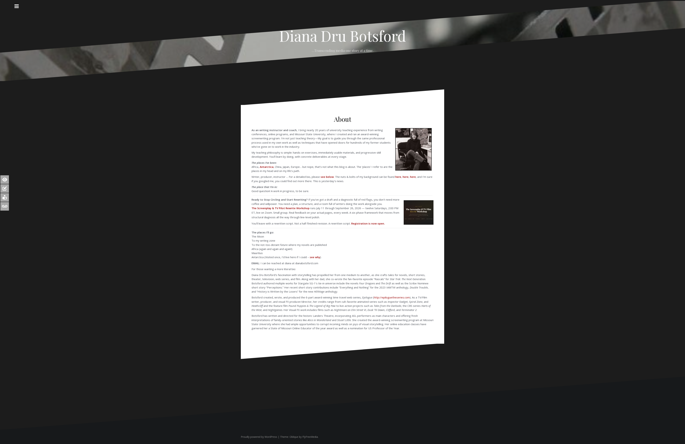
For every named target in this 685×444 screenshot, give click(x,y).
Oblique (294, 436)
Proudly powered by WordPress (259, 436)
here (398, 177)
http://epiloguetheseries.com (392, 297)
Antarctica (266, 167)
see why (315, 257)
